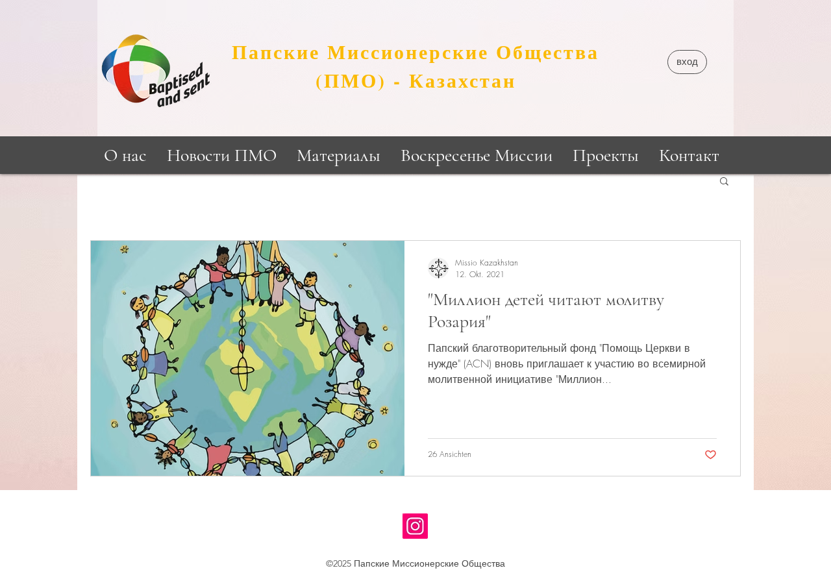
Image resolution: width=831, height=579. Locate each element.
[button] (687, 62)
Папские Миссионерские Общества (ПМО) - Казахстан (415, 65)
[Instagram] (415, 526)
